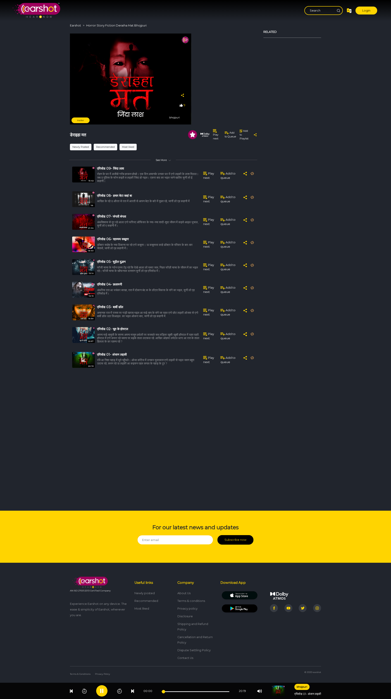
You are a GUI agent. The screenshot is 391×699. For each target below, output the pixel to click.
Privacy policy (187, 608)
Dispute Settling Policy (194, 650)
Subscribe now (235, 539)
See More (161, 160)
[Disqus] (163, 436)
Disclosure (185, 616)
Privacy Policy (102, 674)
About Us (184, 593)
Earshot (75, 25)
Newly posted (144, 593)
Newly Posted (80, 146)
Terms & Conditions (80, 674)
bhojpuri (302, 686)
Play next (215, 136)
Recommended (105, 146)
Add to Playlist (244, 134)
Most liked (128, 146)
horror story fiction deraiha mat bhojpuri (116, 25)
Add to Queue (230, 134)
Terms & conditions (191, 601)
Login (366, 10)
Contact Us (185, 658)
